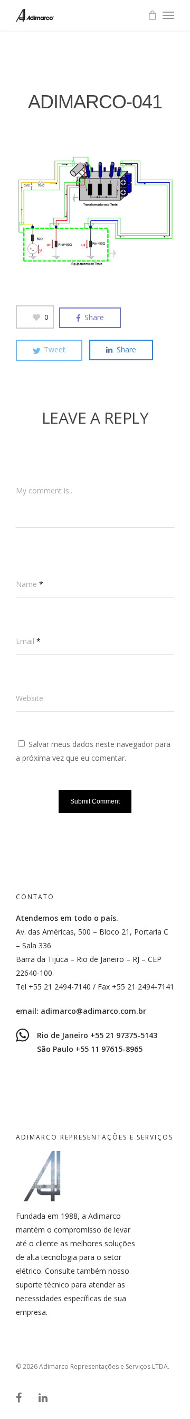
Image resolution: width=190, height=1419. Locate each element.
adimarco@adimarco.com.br (93, 1011)
